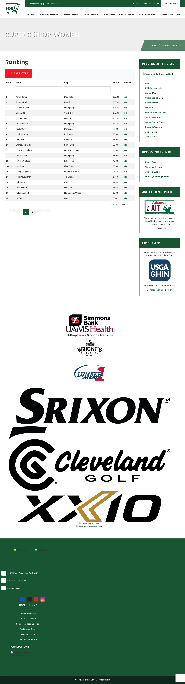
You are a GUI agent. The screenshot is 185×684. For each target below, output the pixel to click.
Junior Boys (151, 132)
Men (147, 83)
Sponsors (167, 14)
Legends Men (151, 103)
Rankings (109, 14)
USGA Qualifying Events (157, 177)
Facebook (22, 599)
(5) (125, 97)
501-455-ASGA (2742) (17, 580)
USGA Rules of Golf (28, 619)
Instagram (42, 599)
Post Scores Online (28, 629)
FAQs (134, 4)
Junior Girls (151, 137)
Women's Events (153, 167)
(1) (125, 134)
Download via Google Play (159, 290)
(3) (125, 107)
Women (149, 107)
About (30, 14)
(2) (125, 123)
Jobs (156, 4)
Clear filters (19, 73)
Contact (145, 4)
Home (154, 45)
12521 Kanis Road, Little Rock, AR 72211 (25, 573)
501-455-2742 (52, 4)
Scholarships (147, 14)
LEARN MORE (159, 229)
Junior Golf (91, 14)
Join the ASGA (170, 4)
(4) (125, 102)
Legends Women (153, 127)
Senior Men (150, 93)
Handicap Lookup (28, 613)
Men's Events (151, 162)
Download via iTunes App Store (159, 285)
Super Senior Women (155, 122)
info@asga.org (36, 4)
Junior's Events (152, 172)
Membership (71, 14)
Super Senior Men (154, 98)
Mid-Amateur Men (154, 88)
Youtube (36, 599)
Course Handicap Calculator (28, 624)
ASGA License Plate (28, 639)
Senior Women (152, 117)
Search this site (171, 45)
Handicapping (127, 14)
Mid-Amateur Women (155, 112)
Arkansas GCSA (28, 634)
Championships (49, 14)
